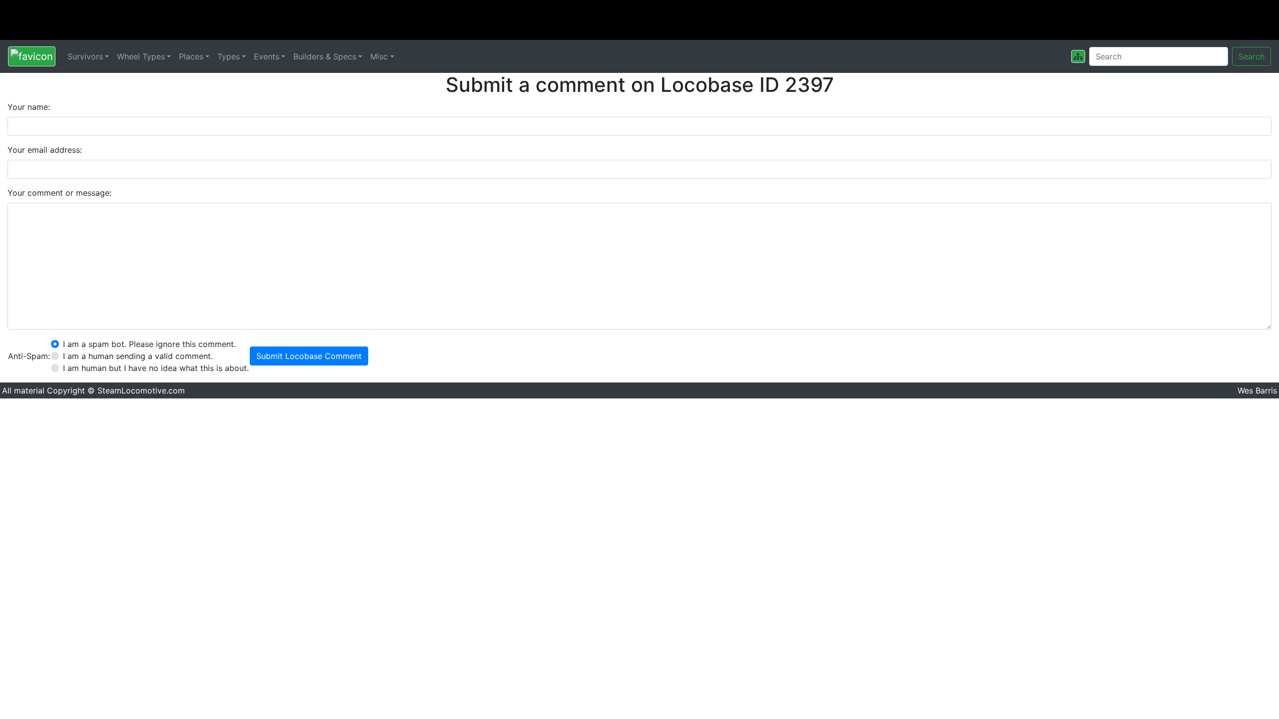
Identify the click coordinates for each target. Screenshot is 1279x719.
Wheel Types (141, 56)
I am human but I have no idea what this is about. (156, 368)
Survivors (85, 56)
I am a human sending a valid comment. (138, 356)
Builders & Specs (324, 56)
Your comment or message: (59, 193)
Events (266, 56)
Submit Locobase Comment (309, 356)
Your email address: (44, 150)
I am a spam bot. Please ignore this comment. (149, 344)
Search (1252, 56)
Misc (379, 56)
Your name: (28, 107)
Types (228, 56)
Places (191, 56)
